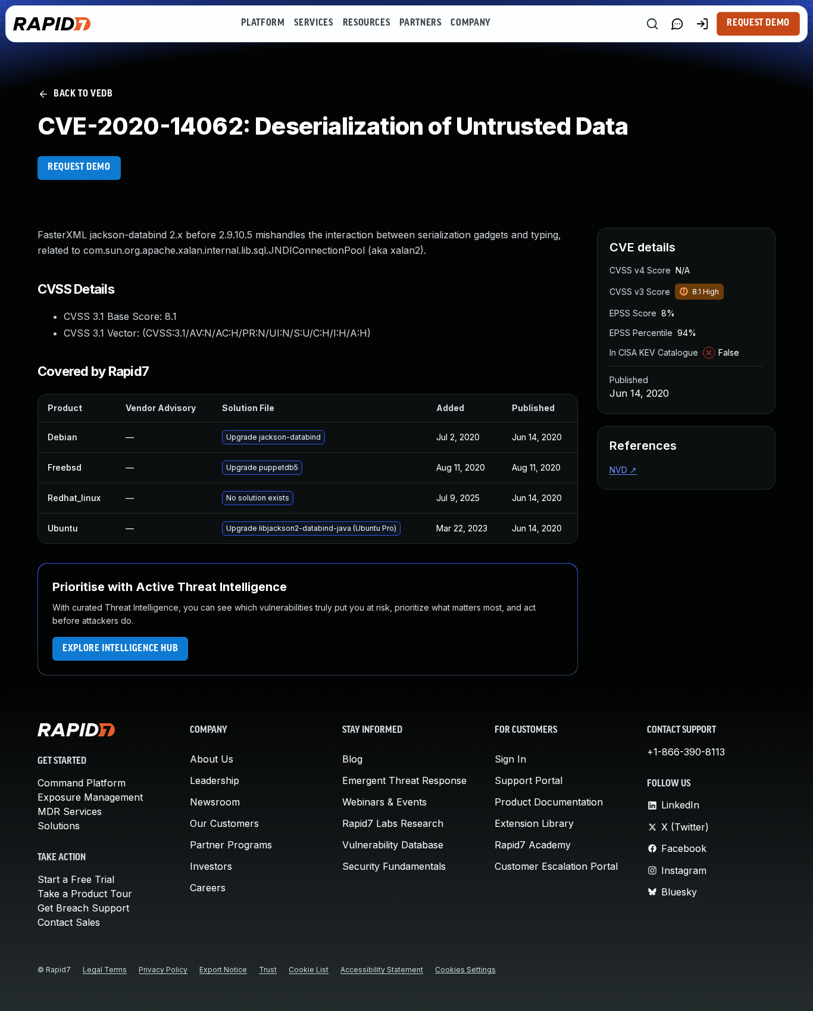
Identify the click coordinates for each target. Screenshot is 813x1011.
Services (313, 23)
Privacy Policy (163, 969)
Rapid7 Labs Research (392, 823)
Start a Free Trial (75, 879)
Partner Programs (231, 845)
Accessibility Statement (381, 969)
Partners (420, 23)
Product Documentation (549, 802)
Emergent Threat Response (404, 780)
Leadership (214, 780)
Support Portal (528, 780)
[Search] (652, 24)
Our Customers (224, 823)
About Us (211, 759)
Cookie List (309, 969)
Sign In (510, 759)
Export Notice (223, 969)
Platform (262, 23)
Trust (268, 969)
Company (470, 23)
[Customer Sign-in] (702, 24)
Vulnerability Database (392, 845)
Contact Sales (68, 922)
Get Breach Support (83, 908)
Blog (352, 759)
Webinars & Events (384, 802)
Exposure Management (90, 797)
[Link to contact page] (677, 24)
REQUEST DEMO (79, 167)
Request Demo (758, 23)
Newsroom (215, 802)
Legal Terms (105, 969)
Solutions (58, 826)
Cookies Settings (465, 969)
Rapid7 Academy (533, 845)
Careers (208, 888)
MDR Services (69, 811)
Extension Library (534, 823)
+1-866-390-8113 (686, 752)
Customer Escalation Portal (556, 866)
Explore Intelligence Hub (120, 649)
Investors (211, 866)
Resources (366, 23)
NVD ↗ (623, 470)
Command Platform (81, 783)
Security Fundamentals (394, 866)
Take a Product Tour (84, 894)
